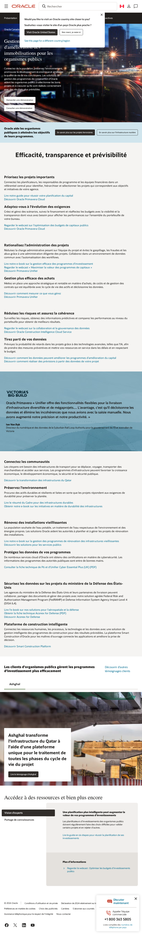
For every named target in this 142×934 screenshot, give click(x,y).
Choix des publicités (48, 908)
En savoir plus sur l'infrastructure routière (117, 132)
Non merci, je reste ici (71, 32)
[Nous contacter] (136, 6)
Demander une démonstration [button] (19, 100)
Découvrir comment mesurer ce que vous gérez (32, 293)
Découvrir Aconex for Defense (22, 617)
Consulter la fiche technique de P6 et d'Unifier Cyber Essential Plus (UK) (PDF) (50, 567)
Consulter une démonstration (19, 108)
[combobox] (78, 6)
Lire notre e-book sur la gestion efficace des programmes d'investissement (48, 263)
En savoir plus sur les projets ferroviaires (75, 132)
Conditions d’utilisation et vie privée (41, 903)
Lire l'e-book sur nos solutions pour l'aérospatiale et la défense (41, 609)
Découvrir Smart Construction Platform (27, 646)
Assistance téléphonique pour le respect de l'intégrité (28, 914)
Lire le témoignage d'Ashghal (23, 774)
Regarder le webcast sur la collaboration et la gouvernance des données (47, 328)
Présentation (10, 18)
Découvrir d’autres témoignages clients (117, 669)
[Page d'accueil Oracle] (23, 6)
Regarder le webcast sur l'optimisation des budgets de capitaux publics (46, 225)
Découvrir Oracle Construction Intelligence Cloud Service (38, 332)
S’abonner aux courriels (83, 908)
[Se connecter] (129, 6)
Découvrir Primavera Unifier (21, 271)
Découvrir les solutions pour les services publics (32, 544)
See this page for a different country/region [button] (47, 40)
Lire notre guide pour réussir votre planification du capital (38, 195)
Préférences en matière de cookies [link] (20, 908)
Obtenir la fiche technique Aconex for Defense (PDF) (35, 613)
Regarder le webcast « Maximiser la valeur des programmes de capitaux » (48, 267)
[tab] (14, 684)
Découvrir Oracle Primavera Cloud (24, 199)
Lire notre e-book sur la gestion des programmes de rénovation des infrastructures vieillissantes (61, 541)
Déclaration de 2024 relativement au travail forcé (83, 903)
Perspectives (106, 18)
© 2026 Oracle (11, 903)
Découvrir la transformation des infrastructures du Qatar (38, 480)
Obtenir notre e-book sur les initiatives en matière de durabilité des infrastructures (53, 506)
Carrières (65, 908)
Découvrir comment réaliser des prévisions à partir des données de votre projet (51, 361)
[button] (6, 6)
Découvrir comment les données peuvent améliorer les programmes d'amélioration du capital (60, 358)
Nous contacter (63, 914)
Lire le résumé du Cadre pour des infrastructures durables (38, 502)
